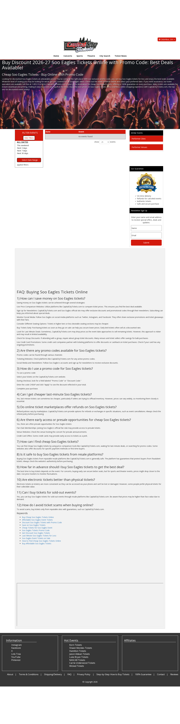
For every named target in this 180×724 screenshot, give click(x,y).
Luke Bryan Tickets (78, 657)
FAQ (69, 674)
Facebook (16, 647)
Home (56, 56)
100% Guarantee (143, 674)
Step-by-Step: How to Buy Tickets (112, 674)
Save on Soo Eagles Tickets (33, 525)
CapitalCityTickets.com (157, 87)
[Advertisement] (79, 18)
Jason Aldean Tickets (79, 654)
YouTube (15, 657)
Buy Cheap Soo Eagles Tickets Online (38, 517)
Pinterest (15, 660)
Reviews (174, 674)
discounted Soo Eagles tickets (25, 79)
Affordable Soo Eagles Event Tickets (37, 520)
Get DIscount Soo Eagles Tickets (36, 533)
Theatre (91, 56)
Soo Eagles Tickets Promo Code (36, 530)
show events (105, 141)
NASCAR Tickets (77, 660)
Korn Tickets (75, 644)
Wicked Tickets (76, 666)
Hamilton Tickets (77, 651)
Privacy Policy (84, 674)
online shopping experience (132, 87)
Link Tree (16, 654)
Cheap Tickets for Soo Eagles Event (37, 527)
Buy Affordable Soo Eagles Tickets (36, 543)
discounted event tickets (19, 89)
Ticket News (121, 56)
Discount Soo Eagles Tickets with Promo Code (42, 522)
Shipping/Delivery (53, 674)
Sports (80, 56)
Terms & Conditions (28, 674)
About (10, 674)
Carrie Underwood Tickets (82, 662)
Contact (161, 674)
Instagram (16, 644)
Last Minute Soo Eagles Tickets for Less (39, 535)
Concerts (68, 56)
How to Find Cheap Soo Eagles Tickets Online (41, 541)
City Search (104, 56)
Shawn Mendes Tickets (80, 647)
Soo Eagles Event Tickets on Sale (36, 538)
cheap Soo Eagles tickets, (101, 84)
